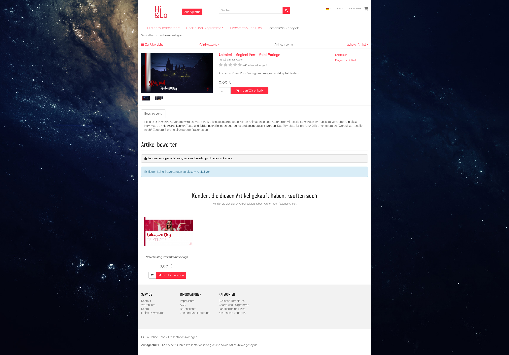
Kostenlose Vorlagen (283, 28)
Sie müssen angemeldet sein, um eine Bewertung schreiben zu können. (190, 158)
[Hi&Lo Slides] (161, 11)
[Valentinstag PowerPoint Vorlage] (167, 231)
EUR (339, 8)
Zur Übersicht (154, 44)
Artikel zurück (210, 44)
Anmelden (354, 8)
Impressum (187, 300)
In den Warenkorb (251, 90)
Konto (145, 308)
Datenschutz (188, 308)
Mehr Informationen (171, 275)
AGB (183, 304)
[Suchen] (286, 10)
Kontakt (146, 300)
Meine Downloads (152, 312)
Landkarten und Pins (246, 28)
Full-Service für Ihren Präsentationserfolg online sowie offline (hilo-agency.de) (208, 345)
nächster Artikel (356, 44)
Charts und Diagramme (204, 28)
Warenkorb (148, 304)
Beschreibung (153, 113)
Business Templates (162, 28)
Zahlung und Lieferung (195, 312)
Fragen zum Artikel (345, 60)
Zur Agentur (192, 12)
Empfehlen (341, 55)
